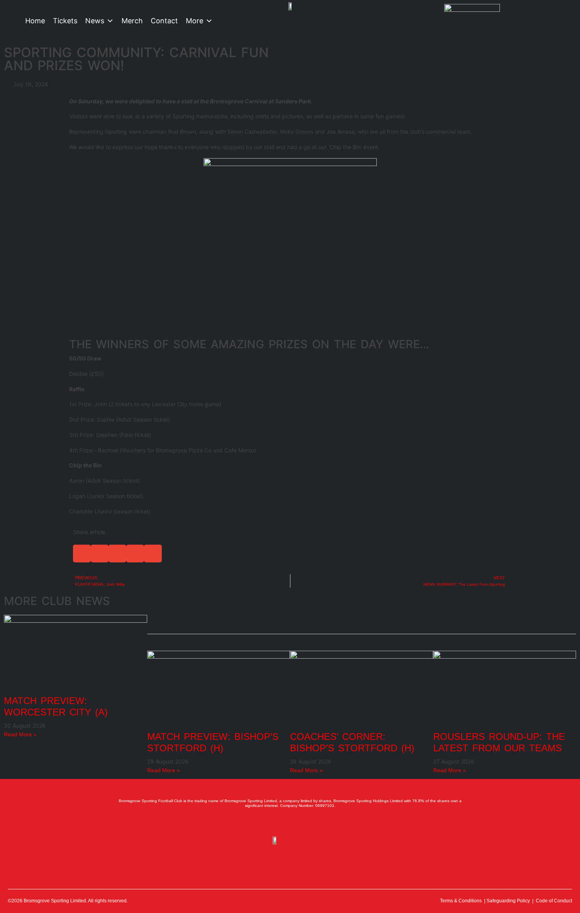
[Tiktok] (324, 822)
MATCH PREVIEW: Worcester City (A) (56, 706)
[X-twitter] (272, 822)
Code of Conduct (554, 901)
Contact (164, 21)
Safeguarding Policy (508, 901)
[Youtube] (307, 822)
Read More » (20, 734)
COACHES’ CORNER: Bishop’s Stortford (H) (352, 742)
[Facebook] (255, 822)
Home (35, 21)
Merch (132, 21)
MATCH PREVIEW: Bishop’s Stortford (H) (213, 742)
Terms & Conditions (461, 901)
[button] (82, 553)
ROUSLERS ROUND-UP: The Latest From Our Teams (499, 742)
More (194, 21)
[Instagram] (290, 822)
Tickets (65, 21)
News (94, 21)
